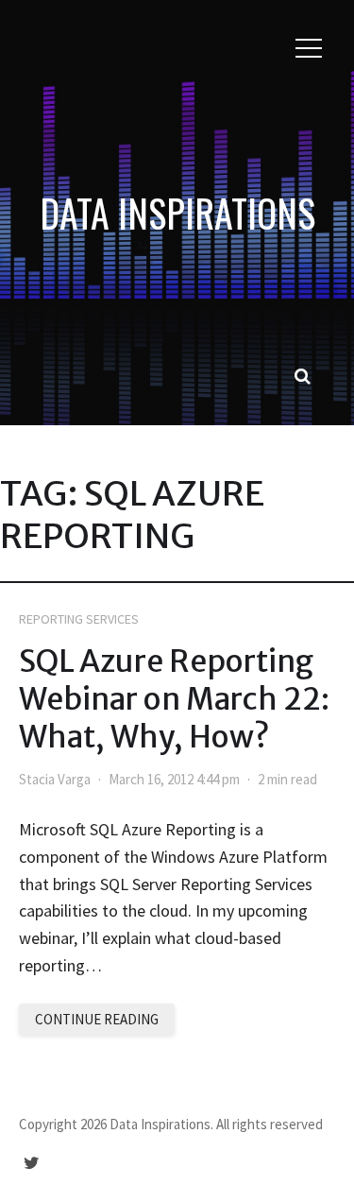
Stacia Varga (55, 779)
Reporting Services (79, 618)
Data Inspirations (177, 213)
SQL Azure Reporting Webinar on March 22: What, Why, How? (174, 699)
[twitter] (32, 1163)
